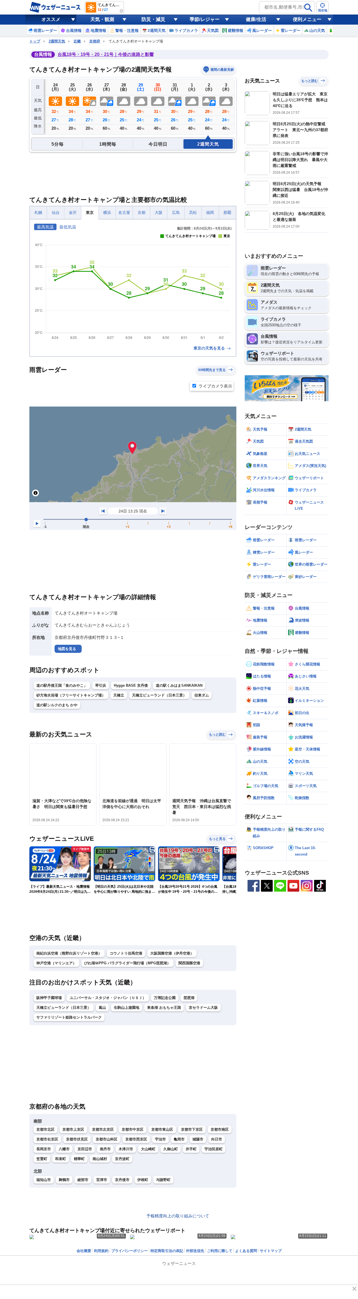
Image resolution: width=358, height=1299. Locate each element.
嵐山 (102, 1007)
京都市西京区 (136, 1139)
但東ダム (201, 695)
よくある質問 (246, 1251)
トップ (34, 41)
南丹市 (105, 1149)
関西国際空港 (189, 963)
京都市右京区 (47, 1139)
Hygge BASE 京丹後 (131, 685)
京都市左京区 (103, 1129)
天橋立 (118, 695)
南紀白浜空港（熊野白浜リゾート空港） (69, 953)
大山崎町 (148, 1149)
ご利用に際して (219, 1251)
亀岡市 (179, 1139)
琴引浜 (100, 685)
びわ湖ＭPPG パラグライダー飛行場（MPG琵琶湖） (127, 963)
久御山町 (170, 1149)
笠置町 (41, 1159)
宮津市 (101, 1180)
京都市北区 (45, 1129)
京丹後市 (122, 1180)
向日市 (216, 1139)
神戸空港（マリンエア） (56, 963)
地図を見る (67, 649)
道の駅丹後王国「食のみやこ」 (61, 685)
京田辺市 (84, 1149)
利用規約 (101, 1251)
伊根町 (142, 1180)
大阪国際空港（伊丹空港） (172, 953)
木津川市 (126, 1149)
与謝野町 (163, 1180)
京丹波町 (122, 1159)
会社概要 (84, 1251)
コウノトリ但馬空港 (126, 953)
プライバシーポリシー (129, 1251)
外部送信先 (195, 1251)
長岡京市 (43, 1149)
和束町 (60, 1159)
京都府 (94, 41)
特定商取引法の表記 (166, 1251)
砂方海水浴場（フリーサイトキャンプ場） (70, 695)
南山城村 (100, 1159)
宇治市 (160, 1139)
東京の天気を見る (210, 348)
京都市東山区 (162, 1129)
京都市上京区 (73, 1129)
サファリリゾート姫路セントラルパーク (69, 1017)
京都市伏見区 (77, 1139)
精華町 (79, 1159)
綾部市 (82, 1180)
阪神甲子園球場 (49, 998)
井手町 (191, 1149)
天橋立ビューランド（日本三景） (159, 695)
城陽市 (197, 1139)
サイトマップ (271, 1251)
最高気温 (45, 227)
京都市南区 (220, 1129)
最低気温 (67, 227)
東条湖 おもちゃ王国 (164, 1007)
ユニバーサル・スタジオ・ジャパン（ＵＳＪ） (108, 998)
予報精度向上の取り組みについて (177, 1215)
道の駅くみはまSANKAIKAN (179, 685)
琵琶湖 (188, 998)
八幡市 (64, 1149)
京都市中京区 (132, 1129)
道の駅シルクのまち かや (56, 705)
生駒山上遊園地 (126, 1007)
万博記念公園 (165, 998)
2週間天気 (57, 41)
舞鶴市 (64, 1180)
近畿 (77, 41)
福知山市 (43, 1180)
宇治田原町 (213, 1149)
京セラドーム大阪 (203, 1007)
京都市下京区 (192, 1129)
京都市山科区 (106, 1139)
